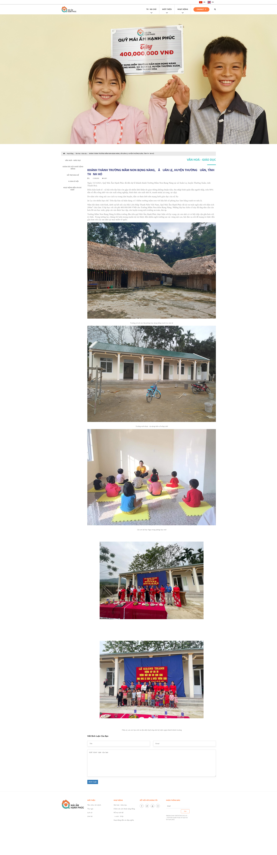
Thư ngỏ (90, 809)
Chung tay (201, 9)
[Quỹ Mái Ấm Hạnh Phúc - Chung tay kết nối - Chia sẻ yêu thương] (69, 9)
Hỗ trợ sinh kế (73, 175)
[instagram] (158, 806)
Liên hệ (89, 816)
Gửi (185, 811)
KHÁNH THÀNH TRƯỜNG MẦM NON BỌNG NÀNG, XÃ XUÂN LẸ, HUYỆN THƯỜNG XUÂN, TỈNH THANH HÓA (122, 153)
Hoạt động (70, 153)
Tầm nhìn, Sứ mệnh (94, 805)
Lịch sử (89, 813)
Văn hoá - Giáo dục (81, 153)
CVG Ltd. (184, 816)
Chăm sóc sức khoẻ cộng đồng (73, 168)
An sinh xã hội (73, 181)
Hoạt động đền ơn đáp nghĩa (72, 189)
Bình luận (93, 782)
